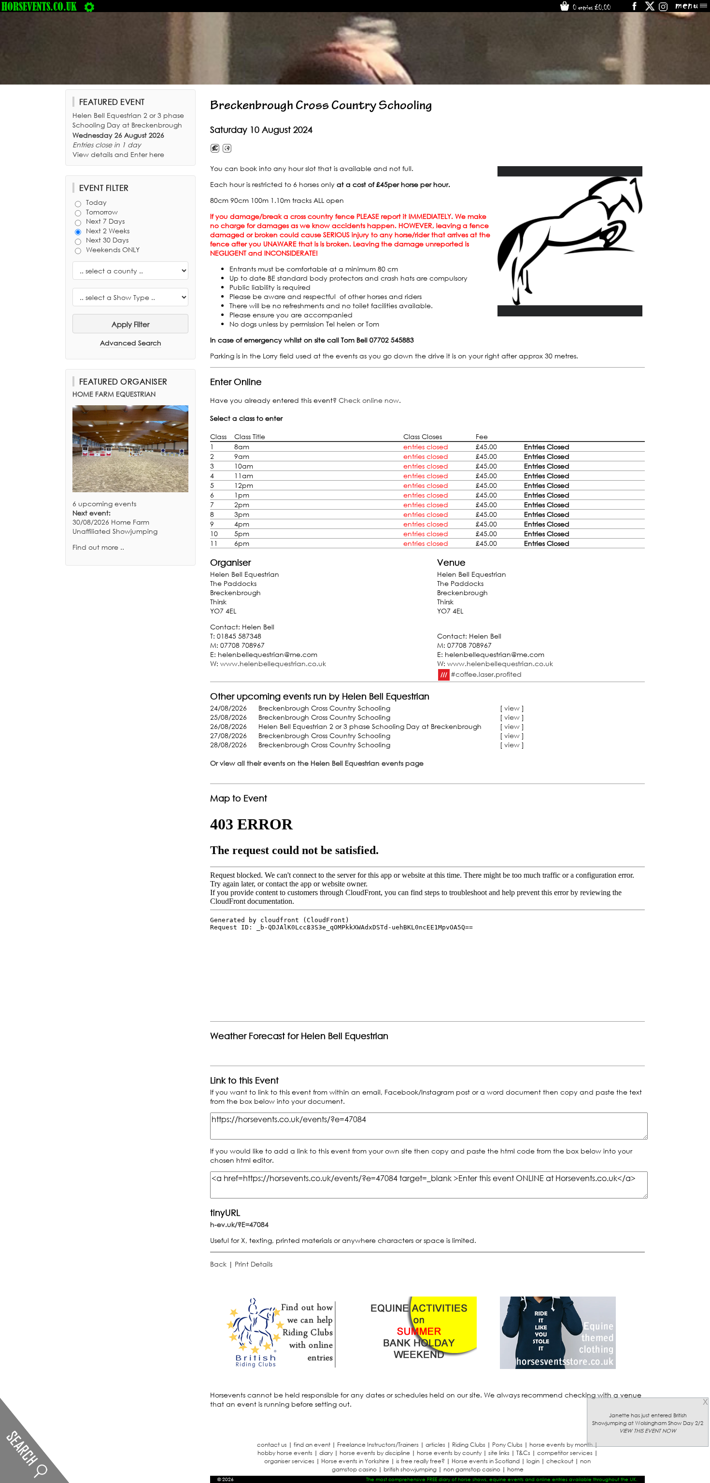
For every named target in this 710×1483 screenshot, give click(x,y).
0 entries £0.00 (591, 7)
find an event (312, 1444)
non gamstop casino (471, 1469)
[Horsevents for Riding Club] (280, 1366)
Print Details (253, 1264)
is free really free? (420, 1461)
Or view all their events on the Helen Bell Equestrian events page (317, 763)
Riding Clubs (468, 1444)
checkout (559, 1461)
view (512, 708)
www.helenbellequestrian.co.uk (273, 663)
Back (218, 1264)
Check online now (369, 400)
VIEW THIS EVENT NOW (647, 1431)
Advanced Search (130, 342)
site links (499, 1453)
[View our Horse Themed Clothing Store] (558, 1366)
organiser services (289, 1461)
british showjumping (410, 1469)
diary (326, 1453)
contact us (272, 1444)
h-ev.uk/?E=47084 (239, 1224)
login (533, 1461)
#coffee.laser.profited (486, 673)
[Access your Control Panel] (89, 6)
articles (435, 1444)
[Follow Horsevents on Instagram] (663, 9)
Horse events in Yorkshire (355, 1461)
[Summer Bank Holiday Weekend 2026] (419, 1366)
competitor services (565, 1453)
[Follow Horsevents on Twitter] (650, 9)
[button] (570, 241)
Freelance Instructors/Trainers (378, 1444)
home (515, 1469)
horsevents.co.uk (39, 6)
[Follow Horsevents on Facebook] (634, 9)
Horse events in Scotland (486, 1461)
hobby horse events (284, 1453)
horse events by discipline (375, 1453)
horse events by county (449, 1453)
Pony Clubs (507, 1444)
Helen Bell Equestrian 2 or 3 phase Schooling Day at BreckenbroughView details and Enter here (128, 135)
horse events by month (561, 1444)
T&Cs (523, 1453)
